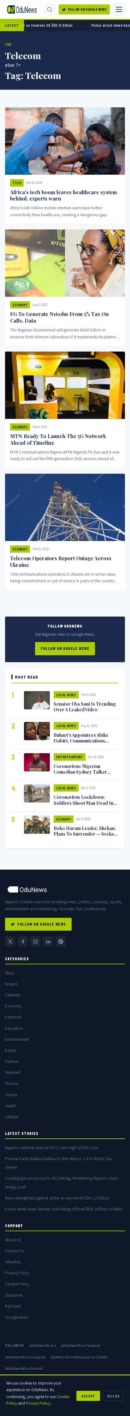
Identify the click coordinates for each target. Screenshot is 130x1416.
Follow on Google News (87, 9)
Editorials (13, 1017)
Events (10, 1050)
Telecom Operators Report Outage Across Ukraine (60, 561)
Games (11, 1095)
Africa (10, 973)
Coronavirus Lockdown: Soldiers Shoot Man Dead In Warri (83, 802)
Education (14, 1028)
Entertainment (69, 757)
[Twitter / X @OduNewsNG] (10, 941)
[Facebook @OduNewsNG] (23, 941)
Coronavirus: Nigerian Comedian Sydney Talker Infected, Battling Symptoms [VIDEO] (84, 774)
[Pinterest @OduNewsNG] (61, 941)
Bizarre (11, 984)
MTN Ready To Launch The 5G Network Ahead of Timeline (58, 439)
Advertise (13, 1262)
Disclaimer (14, 1295)
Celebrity (12, 995)
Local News (66, 695)
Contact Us (14, 1251)
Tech (17, 183)
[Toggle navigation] (119, 9)
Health (10, 1106)
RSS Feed (13, 1306)
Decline (113, 1396)
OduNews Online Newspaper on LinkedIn (79, 1357)
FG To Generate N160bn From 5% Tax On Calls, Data (59, 317)
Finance (11, 1083)
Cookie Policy (17, 1284)
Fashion (12, 1061)
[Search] (50, 9)
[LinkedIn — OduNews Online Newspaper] (48, 941)
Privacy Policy (17, 1273)
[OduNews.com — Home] (21, 9)
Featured (12, 1072)
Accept (88, 1396)
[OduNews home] (65, 889)
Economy (20, 305)
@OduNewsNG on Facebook (80, 1345)
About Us (13, 1240)
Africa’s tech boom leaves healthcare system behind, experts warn (63, 195)
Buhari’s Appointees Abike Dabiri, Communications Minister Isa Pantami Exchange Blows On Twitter (86, 743)
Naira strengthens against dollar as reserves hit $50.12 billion (57, 1198)
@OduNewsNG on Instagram (25, 1357)
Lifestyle (11, 1117)
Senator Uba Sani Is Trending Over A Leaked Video (85, 706)
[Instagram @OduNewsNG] (35, 941)
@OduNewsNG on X (42, 1345)
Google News (16, 1317)
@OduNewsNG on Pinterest (24, 1368)
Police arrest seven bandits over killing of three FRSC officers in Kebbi (64, 1209)
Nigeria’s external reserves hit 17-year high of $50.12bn (51, 1148)
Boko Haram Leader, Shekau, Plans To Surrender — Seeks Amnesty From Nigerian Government (85, 836)
